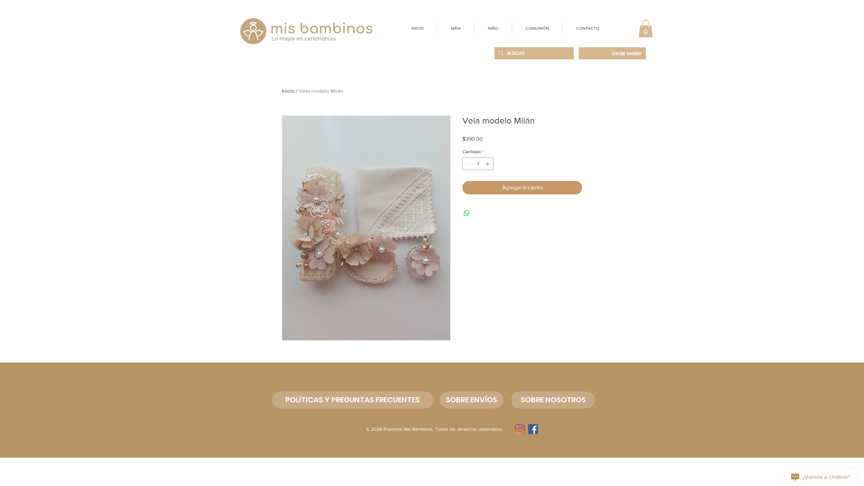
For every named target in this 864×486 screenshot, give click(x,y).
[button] (455, 28)
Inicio (288, 91)
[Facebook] (533, 429)
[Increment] (488, 164)
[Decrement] (467, 164)
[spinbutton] (478, 164)
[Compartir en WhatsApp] (467, 213)
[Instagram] (520, 429)
